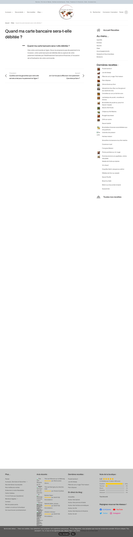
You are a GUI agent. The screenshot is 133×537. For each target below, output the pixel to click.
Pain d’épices (106, 80)
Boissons (100, 57)
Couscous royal (107, 144)
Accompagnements (103, 51)
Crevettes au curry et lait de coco (112, 93)
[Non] (130, 531)
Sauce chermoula (107, 107)
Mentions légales (10, 499)
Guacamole (106, 189)
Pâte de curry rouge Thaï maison (112, 76)
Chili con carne (107, 119)
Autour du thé (72, 508)
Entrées (99, 42)
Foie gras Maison (107, 148)
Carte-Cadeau (10, 493)
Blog (39, 12)
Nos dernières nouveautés (13, 484)
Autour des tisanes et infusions (78, 511)
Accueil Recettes (111, 30)
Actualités (71, 497)
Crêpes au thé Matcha (109, 111)
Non (73, 534)
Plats (98, 48)
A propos (8, 12)
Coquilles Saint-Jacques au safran (113, 169)
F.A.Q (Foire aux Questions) (14, 496)
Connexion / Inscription (110, 12)
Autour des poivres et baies (77, 502)
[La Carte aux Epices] (66, 12)
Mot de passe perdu (11, 504)
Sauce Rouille (106, 177)
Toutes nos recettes (112, 197)
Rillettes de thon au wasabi (110, 173)
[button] (53, 46)
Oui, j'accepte (64, 534)
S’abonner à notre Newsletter (14, 490)
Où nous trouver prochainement (15, 510)
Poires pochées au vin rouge (111, 152)
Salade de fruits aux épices (110, 161)
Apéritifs (99, 40)
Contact (7, 501)
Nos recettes (31, 12)
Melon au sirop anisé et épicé (111, 185)
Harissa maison (107, 136)
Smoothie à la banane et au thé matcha (114, 140)
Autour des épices (74, 499)
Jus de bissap (106, 72)
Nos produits (19, 12)
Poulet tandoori (107, 68)
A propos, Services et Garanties (15, 482)
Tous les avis (104, 496)
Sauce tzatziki (106, 123)
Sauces (99, 45)
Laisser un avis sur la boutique (15, 507)
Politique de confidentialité (89, 531)
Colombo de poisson (108, 132)
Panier (7, 479)
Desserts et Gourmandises (105, 54)
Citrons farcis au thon (109, 84)
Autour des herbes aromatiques (78, 505)
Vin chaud (105, 165)
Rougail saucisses (108, 115)
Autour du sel (72, 514)
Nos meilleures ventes (12, 487)
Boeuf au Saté (106, 181)
